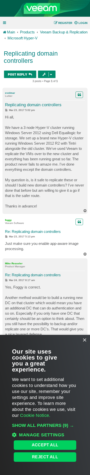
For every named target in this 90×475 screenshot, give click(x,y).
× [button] (84, 340)
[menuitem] (81, 23)
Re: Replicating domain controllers (33, 231)
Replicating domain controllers (31, 57)
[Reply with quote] (79, 95)
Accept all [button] (45, 445)
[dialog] (45, 405)
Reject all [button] (45, 457)
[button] (45, 425)
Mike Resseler (13, 263)
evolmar (10, 93)
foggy (8, 220)
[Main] (45, 8)
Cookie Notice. (35, 415)
